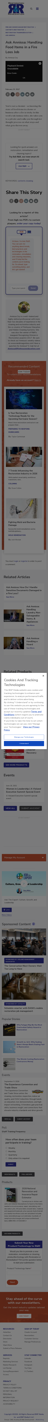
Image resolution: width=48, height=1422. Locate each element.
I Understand (24, 743)
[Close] (43, 676)
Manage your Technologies (24, 737)
